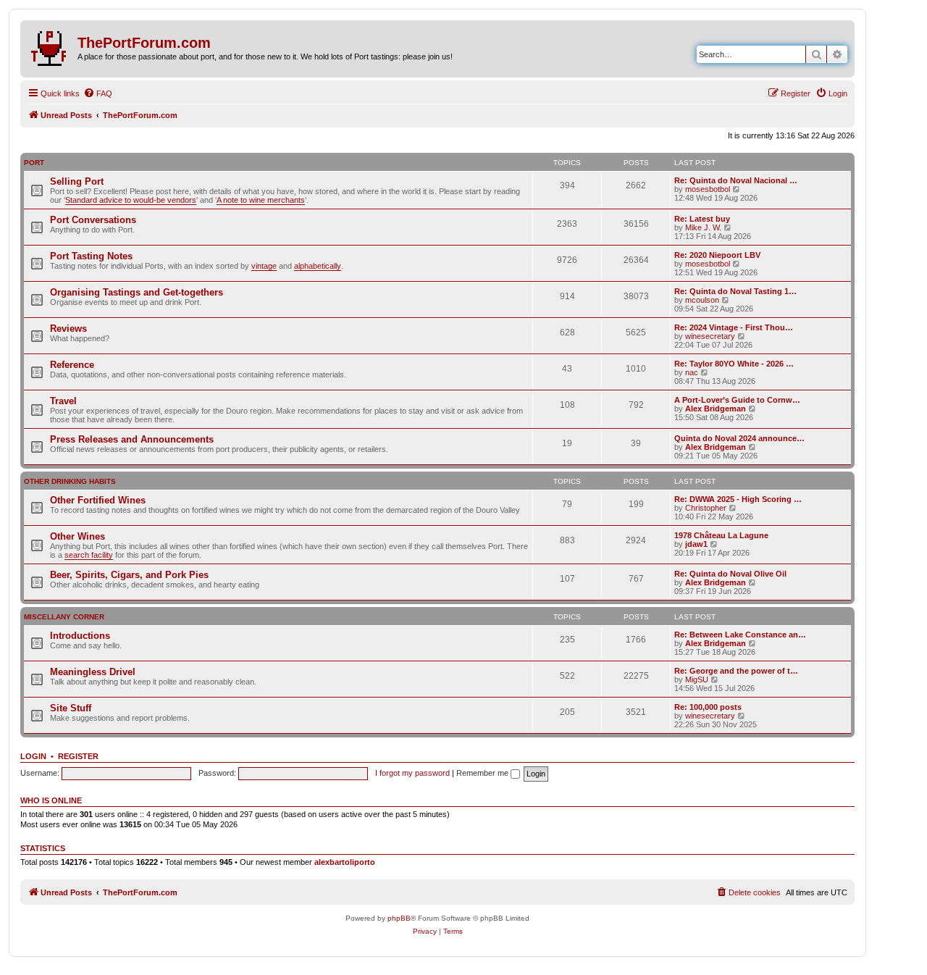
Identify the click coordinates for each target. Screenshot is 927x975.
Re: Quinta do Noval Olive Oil (730, 573)
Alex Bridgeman (715, 408)
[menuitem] (97, 93)
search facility (88, 555)
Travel (63, 401)
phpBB (399, 918)
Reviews (68, 328)
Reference (72, 364)
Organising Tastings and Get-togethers (136, 292)
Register (78, 756)
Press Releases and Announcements (132, 439)
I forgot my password (412, 773)
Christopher (705, 507)
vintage (264, 265)
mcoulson (702, 300)
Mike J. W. (703, 227)
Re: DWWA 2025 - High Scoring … (738, 499)
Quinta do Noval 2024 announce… (739, 438)
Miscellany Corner (64, 617)
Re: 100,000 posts (708, 707)
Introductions (80, 635)
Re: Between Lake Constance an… (740, 634)
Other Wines (77, 536)
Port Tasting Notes (91, 256)
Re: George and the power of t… (736, 670)
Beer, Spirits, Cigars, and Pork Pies (129, 574)
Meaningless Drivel (92, 671)
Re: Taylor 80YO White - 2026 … (734, 363)
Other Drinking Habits (70, 481)
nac (691, 372)
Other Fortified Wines (98, 500)
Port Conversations (93, 219)
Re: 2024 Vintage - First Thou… (733, 327)
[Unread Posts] (50, 45)
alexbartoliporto (344, 862)
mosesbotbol (707, 189)
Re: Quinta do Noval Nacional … (735, 180)
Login (33, 756)
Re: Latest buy (702, 218)
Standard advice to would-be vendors (130, 200)
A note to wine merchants (261, 200)
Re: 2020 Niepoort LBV (717, 255)
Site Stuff (70, 708)
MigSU (696, 679)
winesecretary (710, 336)
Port (34, 163)
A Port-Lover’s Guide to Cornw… (737, 400)
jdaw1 (696, 544)
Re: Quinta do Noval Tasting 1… (735, 291)
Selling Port (77, 181)
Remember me (483, 773)
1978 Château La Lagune (721, 535)
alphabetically (317, 265)
